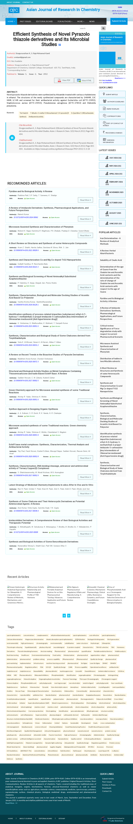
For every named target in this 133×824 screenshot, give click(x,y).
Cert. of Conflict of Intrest (113, 124)
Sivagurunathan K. (23, 53)
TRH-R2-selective (102, 647)
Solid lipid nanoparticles (15, 743)
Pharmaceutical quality (14, 667)
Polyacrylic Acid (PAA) (104, 699)
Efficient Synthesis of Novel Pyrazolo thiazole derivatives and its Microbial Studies (51, 39)
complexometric (42, 635)
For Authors (64, 21)
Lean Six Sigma (95, 663)
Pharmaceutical (60, 651)
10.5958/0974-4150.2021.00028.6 (26, 250)
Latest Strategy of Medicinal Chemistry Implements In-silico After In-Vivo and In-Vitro (51, 485)
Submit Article (119, 21)
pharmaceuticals (72, 699)
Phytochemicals (53, 755)
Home (11, 21)
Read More (85, 200)
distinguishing (113, 675)
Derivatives (11, 651)
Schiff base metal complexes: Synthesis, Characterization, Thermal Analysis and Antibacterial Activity (49, 445)
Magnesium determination (34, 639)
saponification (33, 699)
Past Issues (25, 21)
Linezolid (79, 671)
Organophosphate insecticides (49, 679)
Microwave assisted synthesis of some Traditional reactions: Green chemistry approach (47, 426)
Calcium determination (14, 639)
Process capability (81, 667)
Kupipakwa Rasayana (93, 695)
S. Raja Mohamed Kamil (40, 53)
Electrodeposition (77, 703)
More (80, 21)
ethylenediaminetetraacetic (60, 635)
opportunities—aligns (98, 655)
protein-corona (110, 731)
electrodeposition (119, 703)
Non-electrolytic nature (59, 687)
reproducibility (25, 695)
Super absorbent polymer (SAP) (38, 703)
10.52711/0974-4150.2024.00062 (26, 217)
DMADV (113, 663)
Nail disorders (65, 751)
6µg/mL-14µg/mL (55, 747)
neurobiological (59, 647)
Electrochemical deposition (16, 711)
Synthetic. (19, 759)
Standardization (51, 695)
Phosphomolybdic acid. (28, 683)
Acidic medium (12, 703)
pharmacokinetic (51, 671)
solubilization (69, 643)
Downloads (106, 788)
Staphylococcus (12, 687)
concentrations (29, 635)
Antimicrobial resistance (106, 671)
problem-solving (38, 659)
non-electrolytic (74, 683)
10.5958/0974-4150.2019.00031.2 (26, 345)
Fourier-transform (55, 735)
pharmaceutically (82, 755)
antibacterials (114, 667)
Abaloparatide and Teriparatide (74, 747)
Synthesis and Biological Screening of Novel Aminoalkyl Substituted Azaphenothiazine (42, 277)
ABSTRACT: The (26, 751)
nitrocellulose (53, 751)
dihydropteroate (92, 711)
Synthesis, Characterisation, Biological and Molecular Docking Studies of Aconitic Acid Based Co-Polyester (49, 296)
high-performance (27, 643)
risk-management (13, 727)
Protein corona (114, 743)
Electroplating (91, 703)
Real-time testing (12, 655)
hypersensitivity (41, 715)
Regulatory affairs (31, 667)
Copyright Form (113, 116)
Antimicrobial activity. (88, 687)
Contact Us (27, 2)
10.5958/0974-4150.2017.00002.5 (26, 381)
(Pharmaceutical (68, 659)
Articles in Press (108, 785)
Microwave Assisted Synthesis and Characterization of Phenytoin (41, 226)
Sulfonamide (85, 715)
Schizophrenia (27, 723)
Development (86, 723)
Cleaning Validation (55, 727)
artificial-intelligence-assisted (30, 739)
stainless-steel (39, 707)
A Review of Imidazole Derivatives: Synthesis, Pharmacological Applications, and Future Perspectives (49, 209)
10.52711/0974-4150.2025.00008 (26, 532)
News (92, 21)
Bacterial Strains (105, 755)
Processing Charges (113, 133)
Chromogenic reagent (109, 679)
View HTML (86, 80)
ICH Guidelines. (12, 751)
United (57, 723)
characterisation (49, 739)
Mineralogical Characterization (38, 691)
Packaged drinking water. (96, 639)
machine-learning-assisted (55, 663)
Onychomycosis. (90, 751)
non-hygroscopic (60, 683)
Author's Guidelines (115, 102)
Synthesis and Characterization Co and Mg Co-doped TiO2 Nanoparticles (45, 259)
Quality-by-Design (96, 659)
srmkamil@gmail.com (22, 57)
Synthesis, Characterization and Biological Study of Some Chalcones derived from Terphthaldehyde (49, 336)
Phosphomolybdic (58, 675)
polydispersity (12, 735)
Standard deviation (13, 755)
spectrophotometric (14, 635)
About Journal (13, 2)
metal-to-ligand (88, 683)
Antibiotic (94, 755)
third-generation (113, 639)
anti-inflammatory (27, 715)
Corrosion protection (36, 711)
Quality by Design (60, 667)
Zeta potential (69, 743)
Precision (109, 747)
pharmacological (55, 715)
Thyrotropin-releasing (14, 647)
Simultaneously (27, 727)
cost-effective (94, 635)
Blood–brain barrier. (14, 747)
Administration (12, 659)
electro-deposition (81, 707)
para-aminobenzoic (77, 711)
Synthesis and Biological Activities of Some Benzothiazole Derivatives (43, 541)
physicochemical (69, 731)
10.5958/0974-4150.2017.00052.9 (26, 475)
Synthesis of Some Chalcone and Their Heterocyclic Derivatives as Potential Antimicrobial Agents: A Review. (47, 502)
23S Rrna (121, 671)
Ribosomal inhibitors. (42, 675)
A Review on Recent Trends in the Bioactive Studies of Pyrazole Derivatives (46, 354)
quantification (86, 651)
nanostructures (97, 731)
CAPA (70, 667)
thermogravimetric (87, 699)
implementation (25, 663)
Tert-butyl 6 (24, 113)
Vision (37, 723)
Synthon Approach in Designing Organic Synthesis (33, 409)
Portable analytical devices (103, 651)
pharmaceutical (73, 651)
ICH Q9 (48, 667)
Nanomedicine (63, 739)
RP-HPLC (91, 747)
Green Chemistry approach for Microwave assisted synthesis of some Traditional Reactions (49, 391)
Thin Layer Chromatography (89, 679)
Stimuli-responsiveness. (60, 703)
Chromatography (99, 675)
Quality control (76, 739)
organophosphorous (14, 679)
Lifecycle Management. (53, 731)
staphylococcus (25, 671)
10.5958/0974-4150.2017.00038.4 (26, 511)
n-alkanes (115, 751)
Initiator (22, 703)
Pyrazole (45, 687)
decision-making (46, 651)
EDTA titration (80, 639)
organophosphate (85, 675)
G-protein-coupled (73, 647)
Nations (65, 723)
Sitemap (62, 818)
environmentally (12, 643)
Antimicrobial (118, 755)
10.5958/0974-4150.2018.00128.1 (26, 305)
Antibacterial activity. (36, 117)
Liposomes (107, 739)
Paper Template (112, 109)
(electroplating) (26, 707)
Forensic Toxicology (70, 679)
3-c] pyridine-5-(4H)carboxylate (82, 113)
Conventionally (82, 691)
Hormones (120, 647)
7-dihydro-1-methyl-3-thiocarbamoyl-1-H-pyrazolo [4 (49, 113)
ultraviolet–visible (40, 735)
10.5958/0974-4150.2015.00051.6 (26, 326)
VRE (15, 675)
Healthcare (25, 655)
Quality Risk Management (33, 731)
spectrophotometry (79, 635)
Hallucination (47, 723)
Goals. (95, 723)
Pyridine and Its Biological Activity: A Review (30, 191)
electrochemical (104, 703)
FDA (41, 667)
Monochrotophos (30, 679)
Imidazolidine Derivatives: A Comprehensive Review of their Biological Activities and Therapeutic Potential (50, 521)
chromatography (42, 643)
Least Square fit (103, 751)
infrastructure (39, 663)
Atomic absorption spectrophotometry (59, 639)
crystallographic (104, 687)
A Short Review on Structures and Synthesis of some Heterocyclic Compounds (48, 243)
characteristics (88, 647)
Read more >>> (120, 78)
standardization (78, 695)
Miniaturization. (69, 655)
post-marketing (12, 663)
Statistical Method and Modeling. (34, 755)
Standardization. (120, 695)
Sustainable (74, 723)
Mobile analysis (120, 651)
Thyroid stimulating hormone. (28, 651)
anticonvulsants (12, 715)
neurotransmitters (86, 719)
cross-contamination (108, 723)
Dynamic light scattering (53, 743)
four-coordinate (116, 683)
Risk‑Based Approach (14, 731)
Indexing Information (108, 141)
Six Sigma (84, 663)
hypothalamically (30, 647)
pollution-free (38, 695)
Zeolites (10, 691)
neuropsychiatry (101, 719)
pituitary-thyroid (45, 647)
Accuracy (100, 747)
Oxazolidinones (90, 671)
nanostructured (83, 731)
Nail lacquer (77, 751)
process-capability (53, 659)
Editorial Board (44, 21)
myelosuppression (66, 671)
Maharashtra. (69, 691)
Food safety (57, 655)
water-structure (82, 643)
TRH (112, 647)
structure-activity (107, 711)
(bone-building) (28, 747)
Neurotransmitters (116, 719)
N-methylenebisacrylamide (16, 699)
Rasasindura (107, 695)
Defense (10, 759)
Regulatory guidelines (99, 743)
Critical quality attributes (92, 739)
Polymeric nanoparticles (34, 743)
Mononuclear (35, 687)
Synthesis (23, 117)
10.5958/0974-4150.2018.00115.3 (26, 267)
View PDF (65, 80)
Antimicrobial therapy (100, 715)
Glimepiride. (106, 643)
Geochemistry (57, 691)
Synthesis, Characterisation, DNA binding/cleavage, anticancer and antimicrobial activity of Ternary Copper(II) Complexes (48, 467)
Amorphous (74, 687)
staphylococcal (12, 671)
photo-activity (112, 707)
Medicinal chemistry (42, 719)
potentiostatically (67, 707)
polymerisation (59, 699)
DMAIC (105, 663)
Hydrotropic (95, 643)
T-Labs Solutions (115, 821)
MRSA (9, 675)
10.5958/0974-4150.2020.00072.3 (26, 362)
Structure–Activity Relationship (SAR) (19, 719)
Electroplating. (51, 711)
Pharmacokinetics (26, 675)
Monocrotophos (12, 683)
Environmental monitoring (41, 655)
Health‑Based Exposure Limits (98, 727)
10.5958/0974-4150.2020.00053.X (26, 435)
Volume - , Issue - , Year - (33, 74)
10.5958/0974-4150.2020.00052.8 (26, 456)
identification (71, 675)
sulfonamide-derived (71, 715)
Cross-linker (118, 699)
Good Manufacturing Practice (75, 727)
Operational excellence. (98, 667)
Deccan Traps (20, 691)
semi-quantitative (118, 687)
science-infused (40, 727)
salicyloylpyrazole (45, 683)
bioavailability (38, 671)
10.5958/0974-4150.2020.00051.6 (26, 400)
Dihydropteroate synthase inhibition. (64, 719)
